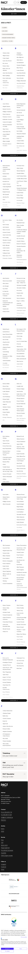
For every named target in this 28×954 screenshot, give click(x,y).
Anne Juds (19, 295)
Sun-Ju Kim (5, 339)
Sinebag (5, 581)
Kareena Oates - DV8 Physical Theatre (7, 453)
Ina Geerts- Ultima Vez (7, 221)
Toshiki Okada (6, 467)
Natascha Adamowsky (6, 81)
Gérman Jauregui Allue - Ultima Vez (21, 281)
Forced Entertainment (7, 34)
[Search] (15, 2)
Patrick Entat (6, 173)
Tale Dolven (20, 124)
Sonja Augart (6, 58)
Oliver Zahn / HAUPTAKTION (7, 744)
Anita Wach (5, 674)
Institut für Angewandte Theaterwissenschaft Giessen (22, 586)
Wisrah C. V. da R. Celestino (21, 630)
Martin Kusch (6, 329)
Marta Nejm (19, 406)
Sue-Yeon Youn (20, 660)
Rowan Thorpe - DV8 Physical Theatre (21, 579)
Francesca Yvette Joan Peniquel (21, 459)
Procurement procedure (7, 850)
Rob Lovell (19, 366)
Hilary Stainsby (6, 555)
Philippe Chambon (7, 111)
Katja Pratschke (20, 453)
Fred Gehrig (5, 237)
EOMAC (5, 176)
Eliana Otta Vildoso (21, 634)
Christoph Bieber (21, 75)
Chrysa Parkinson (21, 441)
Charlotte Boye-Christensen (20, 86)
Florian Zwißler (6, 728)
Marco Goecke (6, 229)
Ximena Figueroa (21, 170)
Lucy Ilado (5, 288)
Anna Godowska (7, 235)
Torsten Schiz (6, 553)
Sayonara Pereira (21, 466)
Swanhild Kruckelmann (6, 364)
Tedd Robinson (20, 509)
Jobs (2, 842)
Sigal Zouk (5, 723)
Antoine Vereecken (21, 624)
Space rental (4, 845)
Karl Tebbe (19, 564)
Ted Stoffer (5, 578)
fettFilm (19, 205)
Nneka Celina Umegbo (6, 608)
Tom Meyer (5, 394)
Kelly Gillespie (6, 245)
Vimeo (2, 869)
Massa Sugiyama (7, 571)
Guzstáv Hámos (20, 241)
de (18, 2)
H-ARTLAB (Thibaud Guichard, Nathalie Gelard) (22, 231)
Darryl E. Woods (7, 679)
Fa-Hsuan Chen (20, 165)
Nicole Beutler (20, 78)
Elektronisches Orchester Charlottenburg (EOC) (6, 168)
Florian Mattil (6, 399)
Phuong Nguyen (20, 398)
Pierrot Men (5, 386)
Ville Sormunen (6, 545)
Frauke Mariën (6, 412)
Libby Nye (19, 383)
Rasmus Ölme (6, 461)
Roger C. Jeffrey (21, 300)
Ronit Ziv (5, 721)
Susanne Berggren (21, 65)
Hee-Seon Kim (20, 238)
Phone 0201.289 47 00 (6, 812)
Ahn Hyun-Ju (20, 262)
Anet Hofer (19, 264)
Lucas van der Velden (20, 614)
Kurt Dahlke (19, 131)
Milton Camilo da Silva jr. (7, 574)
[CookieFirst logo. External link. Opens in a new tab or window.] (1, 938)
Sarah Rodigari (20, 504)
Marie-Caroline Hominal (20, 226)
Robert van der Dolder (20, 116)
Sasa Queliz (5, 494)
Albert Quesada (6, 504)
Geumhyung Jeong (21, 307)
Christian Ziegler (7, 713)
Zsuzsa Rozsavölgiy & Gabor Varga (21, 618)
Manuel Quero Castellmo (6, 498)
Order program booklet (7, 855)
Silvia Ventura (20, 605)
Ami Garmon (6, 227)
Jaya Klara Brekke (21, 73)
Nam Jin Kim (20, 391)
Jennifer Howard (21, 236)
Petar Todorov (20, 555)
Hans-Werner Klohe (7, 334)
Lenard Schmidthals (7, 583)
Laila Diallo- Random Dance (22, 151)
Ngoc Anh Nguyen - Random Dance (21, 419)
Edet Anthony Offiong (6, 437)
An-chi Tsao (19, 557)
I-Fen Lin (19, 344)
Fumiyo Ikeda (6, 311)
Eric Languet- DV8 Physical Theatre (21, 330)
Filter (15, 13)
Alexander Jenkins (21, 287)
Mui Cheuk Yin (20, 665)
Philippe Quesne (7, 501)
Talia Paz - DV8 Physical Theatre (21, 447)
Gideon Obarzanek (7, 476)
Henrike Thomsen (21, 575)
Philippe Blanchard (21, 80)
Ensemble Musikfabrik (5, 205)
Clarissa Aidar (6, 53)
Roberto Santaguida (8, 561)
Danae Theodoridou (21, 545)
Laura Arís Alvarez (7, 60)
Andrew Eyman (6, 184)
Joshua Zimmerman (7, 710)
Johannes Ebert (6, 178)
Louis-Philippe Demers (20, 120)
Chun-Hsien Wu (6, 131)
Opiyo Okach (6, 440)
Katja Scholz (6, 566)
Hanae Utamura (6, 605)
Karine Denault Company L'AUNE (21, 127)
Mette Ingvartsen (7, 298)
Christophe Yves (21, 658)
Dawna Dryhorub (21, 110)
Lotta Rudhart (20, 511)
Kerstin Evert (6, 181)
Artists (2, 831)
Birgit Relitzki (20, 506)
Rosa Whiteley (6, 692)
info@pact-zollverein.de (7, 817)
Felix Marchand (6, 388)
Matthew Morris (7, 407)
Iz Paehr (19, 451)
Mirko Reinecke (20, 517)
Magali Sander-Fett (7, 550)
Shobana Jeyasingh (21, 285)
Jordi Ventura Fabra (21, 176)
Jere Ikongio (6, 286)
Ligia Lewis (4, 31)
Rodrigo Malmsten (7, 417)
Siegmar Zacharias (7, 731)
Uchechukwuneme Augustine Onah (7, 458)
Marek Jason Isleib (7, 280)
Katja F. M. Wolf (7, 677)
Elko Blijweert (20, 57)
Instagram (3, 864)
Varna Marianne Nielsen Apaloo (20, 409)
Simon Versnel (20, 627)
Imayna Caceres (7, 109)
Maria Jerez (19, 315)
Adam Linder (20, 364)
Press (2, 840)
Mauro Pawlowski (21, 468)
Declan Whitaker (7, 682)
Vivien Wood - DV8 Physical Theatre (7, 668)
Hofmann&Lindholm (22, 259)
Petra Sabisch (6, 558)
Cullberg (4, 27)
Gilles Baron (20, 60)
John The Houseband (19, 304)
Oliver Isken (5, 283)
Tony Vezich (20, 636)
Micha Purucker (20, 439)
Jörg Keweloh (6, 342)
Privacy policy (24, 937)
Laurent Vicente (20, 622)
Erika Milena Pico (21, 456)
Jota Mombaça (6, 396)
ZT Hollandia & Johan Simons (6, 734)
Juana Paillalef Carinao (6, 135)
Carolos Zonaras (7, 718)
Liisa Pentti (19, 463)
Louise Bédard (20, 70)
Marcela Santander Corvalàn (7, 125)
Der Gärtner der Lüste (20, 146)
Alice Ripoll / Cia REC (7, 41)
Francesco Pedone (21, 473)
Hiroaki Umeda (6, 629)
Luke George (6, 224)
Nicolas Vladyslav (21, 642)
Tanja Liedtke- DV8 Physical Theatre (21, 350)
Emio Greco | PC (7, 255)
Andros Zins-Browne (8, 726)
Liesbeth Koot (6, 331)
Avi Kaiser (5, 370)
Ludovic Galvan (6, 242)
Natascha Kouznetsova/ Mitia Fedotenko (7, 356)
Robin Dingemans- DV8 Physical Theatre (21, 105)
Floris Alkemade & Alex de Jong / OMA (8, 470)
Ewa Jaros (19, 290)
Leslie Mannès (6, 391)
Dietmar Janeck (20, 313)
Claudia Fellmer (20, 173)
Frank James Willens (8, 697)
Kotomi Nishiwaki (21, 403)
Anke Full (19, 185)
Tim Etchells (6, 189)
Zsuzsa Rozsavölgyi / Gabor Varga (22, 498)
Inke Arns (5, 87)
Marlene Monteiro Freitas (8, 37)
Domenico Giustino (7, 258)
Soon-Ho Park (6, 548)
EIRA (4, 199)
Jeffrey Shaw (6, 568)
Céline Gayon (6, 250)
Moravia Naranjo (21, 413)
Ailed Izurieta (6, 278)
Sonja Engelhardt (7, 186)
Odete (4, 464)
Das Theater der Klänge (21, 561)
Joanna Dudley (20, 140)
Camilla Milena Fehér (22, 178)
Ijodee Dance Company (6, 294)
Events (2, 828)
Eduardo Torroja (21, 591)
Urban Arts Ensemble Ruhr (6, 625)
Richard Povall (20, 436)
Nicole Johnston (21, 298)
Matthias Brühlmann (21, 90)
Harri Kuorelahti (6, 337)
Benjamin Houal (20, 222)
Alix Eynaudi (6, 194)
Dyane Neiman (20, 401)
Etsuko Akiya (6, 66)
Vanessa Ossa (6, 443)
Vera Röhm (19, 527)
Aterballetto (6, 85)
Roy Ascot (5, 63)
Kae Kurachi (6, 367)
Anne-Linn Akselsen (7, 73)
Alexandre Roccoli (21, 514)
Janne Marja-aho (7, 401)
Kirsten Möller (6, 383)
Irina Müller (5, 409)
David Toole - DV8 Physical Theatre (21, 548)
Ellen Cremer (6, 138)
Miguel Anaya (6, 55)
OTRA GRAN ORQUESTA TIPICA (8, 482)
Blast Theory (20, 67)
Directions (3, 820)
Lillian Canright (6, 141)
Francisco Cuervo (7, 116)
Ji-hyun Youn (20, 663)
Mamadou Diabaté (21, 133)
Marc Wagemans (7, 672)
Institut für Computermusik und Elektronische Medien (8, 303)
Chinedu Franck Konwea (6, 348)
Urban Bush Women (7, 622)
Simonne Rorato (21, 494)
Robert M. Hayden (21, 243)
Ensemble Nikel (6, 202)
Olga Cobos (5, 129)
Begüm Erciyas (6, 191)
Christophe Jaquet (21, 310)
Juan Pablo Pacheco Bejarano (22, 477)
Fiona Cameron (6, 114)
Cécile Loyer (20, 369)
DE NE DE (19, 112)
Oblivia (4, 479)
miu (3, 420)
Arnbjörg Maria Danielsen (20, 137)
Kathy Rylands (20, 522)
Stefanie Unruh (6, 612)
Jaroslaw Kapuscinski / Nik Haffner (21, 250)
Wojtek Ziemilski (7, 741)
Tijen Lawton (20, 361)
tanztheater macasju (22, 572)
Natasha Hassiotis (21, 246)
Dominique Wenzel (7, 662)
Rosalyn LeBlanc (21, 356)
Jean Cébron (6, 103)
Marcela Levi (20, 346)
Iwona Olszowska (7, 446)
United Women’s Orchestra (7, 618)
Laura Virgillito (20, 644)
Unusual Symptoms (7, 615)
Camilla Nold (20, 386)
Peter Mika (5, 414)
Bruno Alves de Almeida (6, 69)
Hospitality (3, 853)
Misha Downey (20, 143)
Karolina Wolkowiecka (6, 688)
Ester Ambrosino (7, 78)
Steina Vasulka (20, 608)
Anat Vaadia (20, 639)
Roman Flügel (20, 197)
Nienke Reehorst (21, 519)
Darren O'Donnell (7, 474)
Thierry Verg (20, 610)
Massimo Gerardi (7, 240)
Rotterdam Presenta (22, 524)
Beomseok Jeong (21, 278)
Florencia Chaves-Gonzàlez (7, 144)
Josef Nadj (19, 422)
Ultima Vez (5, 631)
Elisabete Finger (21, 203)
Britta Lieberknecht (21, 358)
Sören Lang (19, 336)
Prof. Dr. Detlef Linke (22, 341)
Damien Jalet (20, 293)
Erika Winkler (6, 694)
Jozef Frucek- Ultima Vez (22, 182)
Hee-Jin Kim (20, 220)
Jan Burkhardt (20, 62)
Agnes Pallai (20, 444)
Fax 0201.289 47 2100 (6, 815)
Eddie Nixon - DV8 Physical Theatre (21, 394)
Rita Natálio (19, 415)
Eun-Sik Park (20, 471)
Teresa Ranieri (20, 501)
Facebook (3, 867)
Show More (13, 93)
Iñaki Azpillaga (6, 75)
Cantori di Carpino (7, 122)
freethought (19, 200)
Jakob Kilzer (6, 344)
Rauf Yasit (19, 668)
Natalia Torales (20, 552)
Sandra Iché (6, 309)
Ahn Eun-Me (6, 197)
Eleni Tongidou (20, 569)
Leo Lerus (19, 338)
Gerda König (6, 351)
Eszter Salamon (6, 563)
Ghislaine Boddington (19, 53)
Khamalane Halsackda (19, 256)
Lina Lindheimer (20, 353)
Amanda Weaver (7, 665)
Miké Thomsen (20, 567)
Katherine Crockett (7, 119)
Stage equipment (5, 847)
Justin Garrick (6, 248)
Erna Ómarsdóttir (7, 448)
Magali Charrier (6, 106)
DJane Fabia (20, 195)
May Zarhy (5, 738)
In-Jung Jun (5, 291)
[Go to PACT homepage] (4, 2)
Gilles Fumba (20, 168)
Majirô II (5, 404)
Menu (22, 2)
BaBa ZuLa (5, 716)
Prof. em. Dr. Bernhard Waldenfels (8, 658)
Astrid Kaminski (6, 360)
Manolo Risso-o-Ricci (21, 530)
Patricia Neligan (20, 388)
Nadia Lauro (20, 333)
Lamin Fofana (20, 192)
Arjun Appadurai (7, 90)
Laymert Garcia (6, 232)
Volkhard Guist (6, 253)
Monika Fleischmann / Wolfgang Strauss (22, 189)
